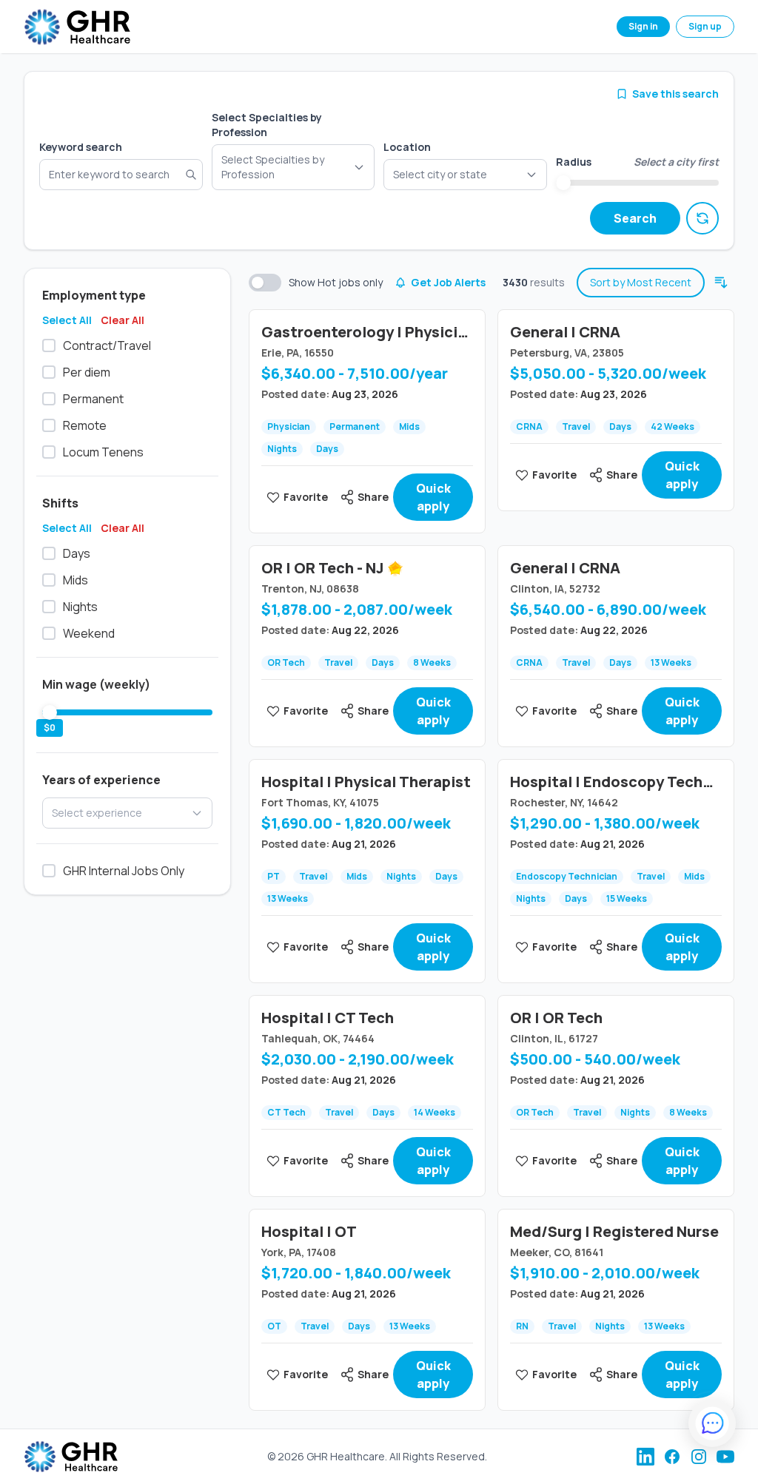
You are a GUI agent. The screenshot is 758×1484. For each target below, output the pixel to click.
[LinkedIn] (645, 1457)
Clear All (122, 320)
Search (635, 218)
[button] (465, 174)
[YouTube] (725, 1457)
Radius (573, 162)
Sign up (705, 26)
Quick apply (433, 497)
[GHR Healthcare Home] (77, 27)
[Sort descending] (721, 282)
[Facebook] (672, 1457)
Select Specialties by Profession (267, 124)
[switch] (265, 282)
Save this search (675, 94)
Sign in (643, 26)
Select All (67, 320)
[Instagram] (699, 1457)
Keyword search (80, 147)
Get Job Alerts (448, 282)
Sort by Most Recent (640, 282)
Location (407, 147)
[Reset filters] (702, 218)
